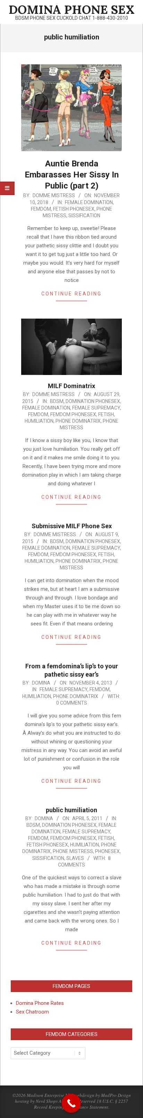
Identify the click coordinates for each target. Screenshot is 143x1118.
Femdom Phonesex (73, 414)
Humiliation (39, 421)
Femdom (41, 209)
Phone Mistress (73, 851)
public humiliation (71, 810)
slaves (75, 858)
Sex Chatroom (32, 1012)
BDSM (57, 401)
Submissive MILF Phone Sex (72, 526)
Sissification (84, 215)
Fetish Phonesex (73, 209)
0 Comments (71, 703)
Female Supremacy (96, 408)
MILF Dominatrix (71, 386)
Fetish (106, 414)
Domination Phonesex (93, 401)
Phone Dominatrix (78, 421)
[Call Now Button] (71, 1103)
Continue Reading (71, 293)
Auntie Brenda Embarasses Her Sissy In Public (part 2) (72, 175)
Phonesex (107, 851)
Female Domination (89, 202)
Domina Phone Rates (40, 1003)
